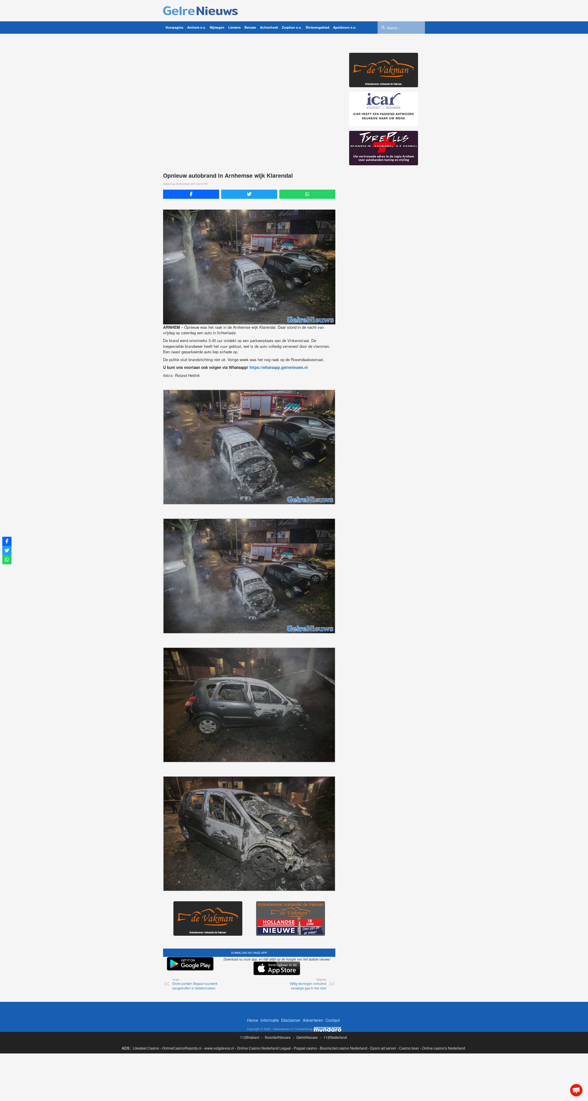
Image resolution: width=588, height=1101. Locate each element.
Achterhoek (269, 27)
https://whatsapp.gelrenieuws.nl (278, 367)
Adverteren (313, 1020)
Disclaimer (290, 1020)
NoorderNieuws (278, 1037)
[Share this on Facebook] (191, 194)
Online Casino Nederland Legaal (264, 1048)
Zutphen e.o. (292, 27)
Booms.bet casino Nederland (343, 1048)
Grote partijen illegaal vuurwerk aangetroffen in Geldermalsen (195, 983)
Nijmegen (217, 27)
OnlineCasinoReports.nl (181, 1048)
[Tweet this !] (249, 194)
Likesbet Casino (146, 1048)
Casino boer (409, 1048)
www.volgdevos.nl (219, 1048)
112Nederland (335, 1037)
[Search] (383, 27)
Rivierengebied (317, 27)
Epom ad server (383, 1048)
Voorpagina (174, 27)
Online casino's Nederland (443, 1048)
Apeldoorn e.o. (344, 27)
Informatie (269, 1020)
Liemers (234, 27)
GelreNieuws (307, 1037)
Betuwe (250, 27)
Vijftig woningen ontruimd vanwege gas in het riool (308, 983)
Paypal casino (305, 1048)
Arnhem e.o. (196, 27)
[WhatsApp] (307, 194)
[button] (576, 1090)
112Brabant (249, 1037)
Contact (332, 1020)
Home (252, 1020)
